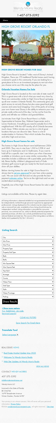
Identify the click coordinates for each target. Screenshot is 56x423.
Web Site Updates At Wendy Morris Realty (21, 361)
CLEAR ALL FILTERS (28, 317)
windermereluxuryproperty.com (19, 406)
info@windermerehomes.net (12, 380)
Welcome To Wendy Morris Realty (18, 357)
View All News (42, 366)
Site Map (50, 406)
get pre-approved (21, 173)
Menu (5, 20)
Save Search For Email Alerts (28, 322)
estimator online (16, 178)
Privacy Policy (16, 404)
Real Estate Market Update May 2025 (20, 353)
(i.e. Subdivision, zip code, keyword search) (13, 311)
